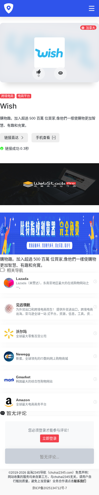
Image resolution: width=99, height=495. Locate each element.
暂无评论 (16, 413)
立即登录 (49, 438)
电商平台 (24, 96)
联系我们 (80, 481)
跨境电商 (7, 96)
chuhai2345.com (60, 472)
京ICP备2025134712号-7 (49, 488)
